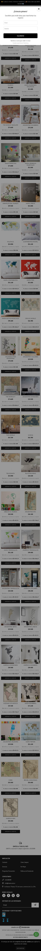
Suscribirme (20, 36)
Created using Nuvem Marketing (20, 43)
